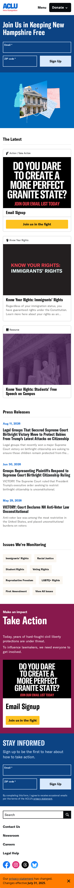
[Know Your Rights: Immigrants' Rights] (37, 278)
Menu (42, 7)
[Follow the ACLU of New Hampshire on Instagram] (15, 865)
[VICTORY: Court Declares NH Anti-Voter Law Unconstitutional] (37, 514)
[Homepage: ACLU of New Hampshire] (15, 7)
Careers (9, 844)
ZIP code (10, 58)
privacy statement (42, 798)
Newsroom (11, 835)
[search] (67, 815)
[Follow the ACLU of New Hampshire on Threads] (25, 865)
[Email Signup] (37, 190)
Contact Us (11, 827)
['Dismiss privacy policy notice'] (68, 880)
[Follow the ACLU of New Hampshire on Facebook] (6, 865)
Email (8, 44)
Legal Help (11, 853)
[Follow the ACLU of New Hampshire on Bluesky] (34, 865)
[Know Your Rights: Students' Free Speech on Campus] (37, 362)
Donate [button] (58, 7)
